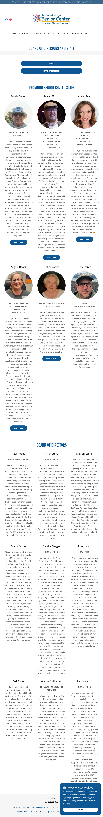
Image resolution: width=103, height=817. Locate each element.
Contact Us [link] (49, 807)
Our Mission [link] (15, 807)
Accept (80, 810)
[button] (97, 20)
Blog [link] (47, 811)
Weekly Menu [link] (63, 33)
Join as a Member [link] (35, 811)
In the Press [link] (55, 811)
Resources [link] (77, 33)
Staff (51, 64)
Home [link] (13, 33)
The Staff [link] (25, 807)
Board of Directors (51, 71)
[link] (6, 20)
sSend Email (51, 359)
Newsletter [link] (22, 811)
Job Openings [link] (37, 807)
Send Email (18, 242)
